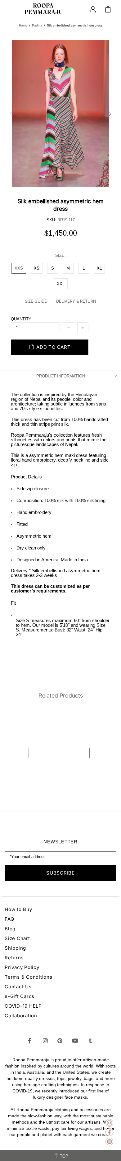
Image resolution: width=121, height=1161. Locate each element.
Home (23, 25)
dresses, (47, 1078)
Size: (60, 255)
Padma (37, 25)
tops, (62, 1078)
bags (88, 1078)
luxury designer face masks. (60, 1097)
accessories (91, 1109)
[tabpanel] (30, 738)
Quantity (21, 319)
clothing (62, 1109)
